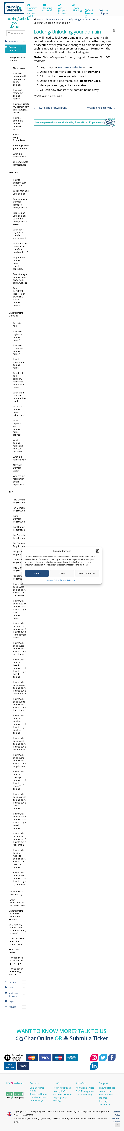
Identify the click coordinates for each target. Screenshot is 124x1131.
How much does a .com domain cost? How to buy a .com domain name (19, 630)
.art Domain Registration (19, 509)
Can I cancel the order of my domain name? (16, 941)
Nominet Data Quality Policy (16, 893)
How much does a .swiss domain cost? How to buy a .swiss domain (19, 801)
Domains (32, 8)
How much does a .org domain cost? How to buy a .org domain (19, 760)
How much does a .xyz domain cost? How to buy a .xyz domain (19, 878)
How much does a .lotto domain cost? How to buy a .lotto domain (19, 704)
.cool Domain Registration (19, 561)
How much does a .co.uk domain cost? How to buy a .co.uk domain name (19, 609)
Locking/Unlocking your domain (19, 147)
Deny (62, 573)
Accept (37, 573)
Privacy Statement (67, 580)
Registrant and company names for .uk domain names (18, 380)
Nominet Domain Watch (17, 467)
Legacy (12, 1001)
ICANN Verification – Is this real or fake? (17, 902)
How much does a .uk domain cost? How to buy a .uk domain (19, 839)
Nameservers (19, 68)
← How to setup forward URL (50, 107)
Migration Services (85, 1087)
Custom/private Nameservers (19, 163)
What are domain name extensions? (18, 411)
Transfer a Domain (38, 1097)
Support (103, 1083)
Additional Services (13, 994)
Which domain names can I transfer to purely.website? (19, 248)
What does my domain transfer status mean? (19, 234)
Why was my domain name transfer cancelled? (19, 263)
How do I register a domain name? (17, 335)
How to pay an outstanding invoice (16, 971)
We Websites (15, 1083)
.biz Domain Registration (19, 545)
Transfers (13, 172)
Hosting (47, 8)
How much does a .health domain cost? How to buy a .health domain (19, 668)
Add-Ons (81, 1083)
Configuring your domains (17, 59)
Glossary (103, 10)
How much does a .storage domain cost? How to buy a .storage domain (19, 780)
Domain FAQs (36, 1100)
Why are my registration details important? (19, 480)
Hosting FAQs (60, 1091)
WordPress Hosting (62, 1094)
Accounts (47, 10)
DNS (90, 10)
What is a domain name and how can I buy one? (18, 446)
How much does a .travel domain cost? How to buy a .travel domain (19, 820)
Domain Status (17, 324)
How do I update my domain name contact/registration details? (19, 108)
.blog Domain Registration (19, 553)
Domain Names (62, 12)
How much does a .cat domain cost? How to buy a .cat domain (19, 590)
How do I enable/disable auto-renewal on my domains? (19, 79)
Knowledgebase (107, 1087)
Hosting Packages (62, 1087)
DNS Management (85, 1091)
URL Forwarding (84, 1094)
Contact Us (104, 1104)
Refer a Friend (106, 1094)
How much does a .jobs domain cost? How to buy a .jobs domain (19, 688)
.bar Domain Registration (19, 528)
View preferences (87, 573)
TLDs (11, 492)
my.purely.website (70, 67)
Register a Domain (38, 1094)
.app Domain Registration (19, 501)
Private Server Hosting (59, 1099)
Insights (103, 1097)
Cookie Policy (53, 580)
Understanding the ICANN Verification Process (16, 915)
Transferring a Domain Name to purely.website (19, 203)
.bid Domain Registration (19, 536)
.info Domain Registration (19, 569)
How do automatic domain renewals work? (18, 123)
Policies (12, 1006)
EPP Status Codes (14, 951)
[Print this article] (114, 30)
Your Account (105, 1091)
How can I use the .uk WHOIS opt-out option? (16, 960)
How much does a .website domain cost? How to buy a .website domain (19, 859)
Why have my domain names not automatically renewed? (17, 929)
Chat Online (38, 1038)
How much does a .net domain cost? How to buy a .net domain (19, 744)
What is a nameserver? (19, 155)
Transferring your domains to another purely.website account (19, 218)
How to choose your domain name (19, 363)
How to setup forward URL (19, 137)
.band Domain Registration (19, 518)
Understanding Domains (16, 314)
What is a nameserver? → (100, 107)
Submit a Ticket (88, 1038)
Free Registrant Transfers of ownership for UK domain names (19, 297)
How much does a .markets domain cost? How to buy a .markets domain (19, 724)
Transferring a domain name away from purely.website (19, 278)
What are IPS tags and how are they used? (19, 397)
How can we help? (31, 13)
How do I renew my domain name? (18, 94)
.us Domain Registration (19, 577)
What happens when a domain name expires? (17, 427)
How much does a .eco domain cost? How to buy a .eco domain (19, 648)
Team (75, 8)
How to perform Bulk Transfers (19, 182)
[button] (97, 550)
